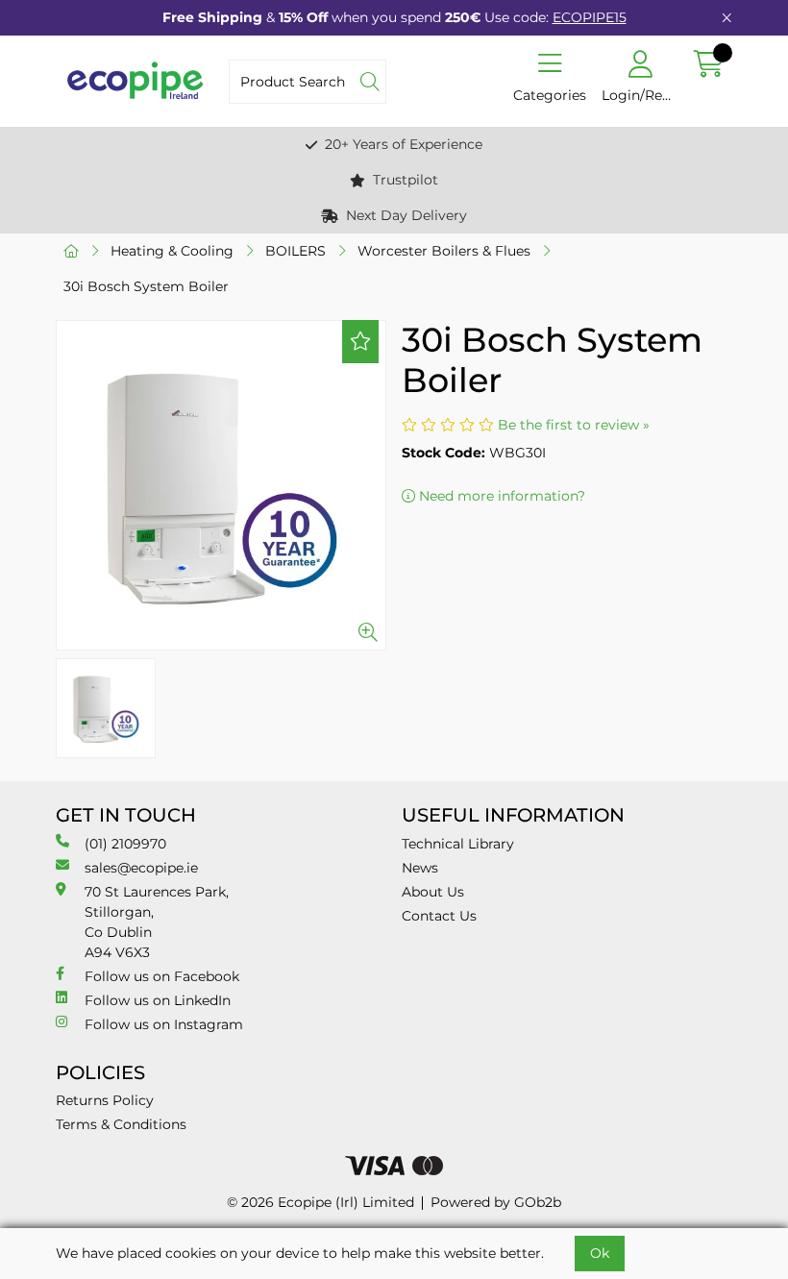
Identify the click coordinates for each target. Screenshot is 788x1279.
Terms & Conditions (121, 1124)
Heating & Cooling (172, 250)
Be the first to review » (574, 424)
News (420, 867)
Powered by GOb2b (496, 1202)
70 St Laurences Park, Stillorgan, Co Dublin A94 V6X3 (157, 922)
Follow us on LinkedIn (158, 1000)
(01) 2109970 (125, 843)
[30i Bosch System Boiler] (221, 485)
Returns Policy (105, 1100)
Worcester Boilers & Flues (443, 250)
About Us (433, 891)
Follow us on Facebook (162, 976)
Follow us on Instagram (164, 1024)
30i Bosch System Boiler (146, 286)
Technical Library (458, 843)
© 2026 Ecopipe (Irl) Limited (320, 1202)
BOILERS (295, 250)
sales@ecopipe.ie (141, 867)
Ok (599, 1253)
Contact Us (439, 915)
